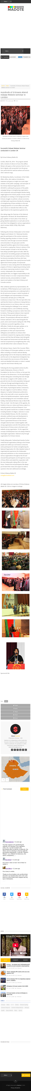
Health (2, 1010)
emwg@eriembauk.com (7, 475)
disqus (24, 789)
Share (16, 708)
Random (25, 960)
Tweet (16, 705)
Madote (19, 1085)
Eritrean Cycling (24, 1004)
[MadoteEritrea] (12, 750)
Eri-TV (12, 1004)
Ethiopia (27, 1007)
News (7, 85)
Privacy (12, 1087)
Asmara (3, 1004)
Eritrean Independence (17, 1007)
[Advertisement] (15, 30)
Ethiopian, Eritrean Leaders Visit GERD (17, 986)
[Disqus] (15, 815)
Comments (15, 960)
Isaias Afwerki (9, 1010)
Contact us (27, 1075)
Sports (20, 1010)
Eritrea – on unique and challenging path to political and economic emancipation (18, 965)
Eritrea (10, 57)
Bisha (8, 1004)
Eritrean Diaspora (5, 1007)
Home (3, 85)
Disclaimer (17, 1087)
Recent (5, 960)
